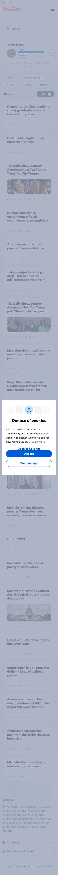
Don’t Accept (29, 463)
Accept (29, 454)
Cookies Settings (29, 449)
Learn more (38, 441)
